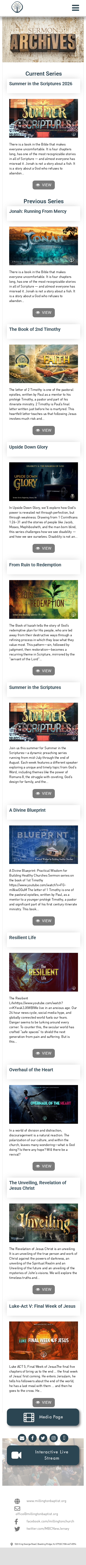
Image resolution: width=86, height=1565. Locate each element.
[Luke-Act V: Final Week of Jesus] (43, 1340)
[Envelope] (22, 1438)
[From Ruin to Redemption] (43, 599)
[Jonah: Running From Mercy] (43, 246)
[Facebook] (32, 1438)
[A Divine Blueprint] (43, 844)
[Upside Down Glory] (43, 481)
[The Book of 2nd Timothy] (43, 364)
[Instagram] (54, 1438)
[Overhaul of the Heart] (43, 1104)
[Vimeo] (64, 1438)
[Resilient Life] (43, 972)
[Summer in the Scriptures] (43, 722)
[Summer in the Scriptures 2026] (43, 118)
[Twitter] (43, 1438)
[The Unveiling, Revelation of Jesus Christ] (43, 1222)
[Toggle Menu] (75, 8)
